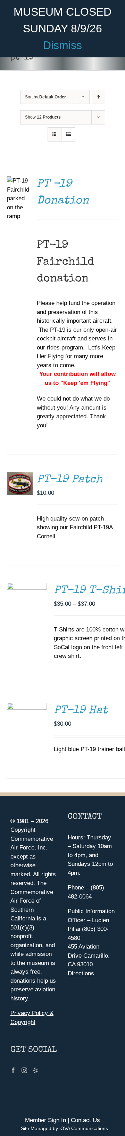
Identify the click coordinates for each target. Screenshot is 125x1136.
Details (21, 475)
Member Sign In (45, 1120)
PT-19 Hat (81, 711)
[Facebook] (13, 1070)
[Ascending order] (98, 97)
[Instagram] (24, 1070)
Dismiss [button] (62, 45)
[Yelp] (35, 1070)
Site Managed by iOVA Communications (64, 1128)
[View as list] (68, 134)
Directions (81, 973)
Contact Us (85, 1120)
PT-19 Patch (70, 480)
